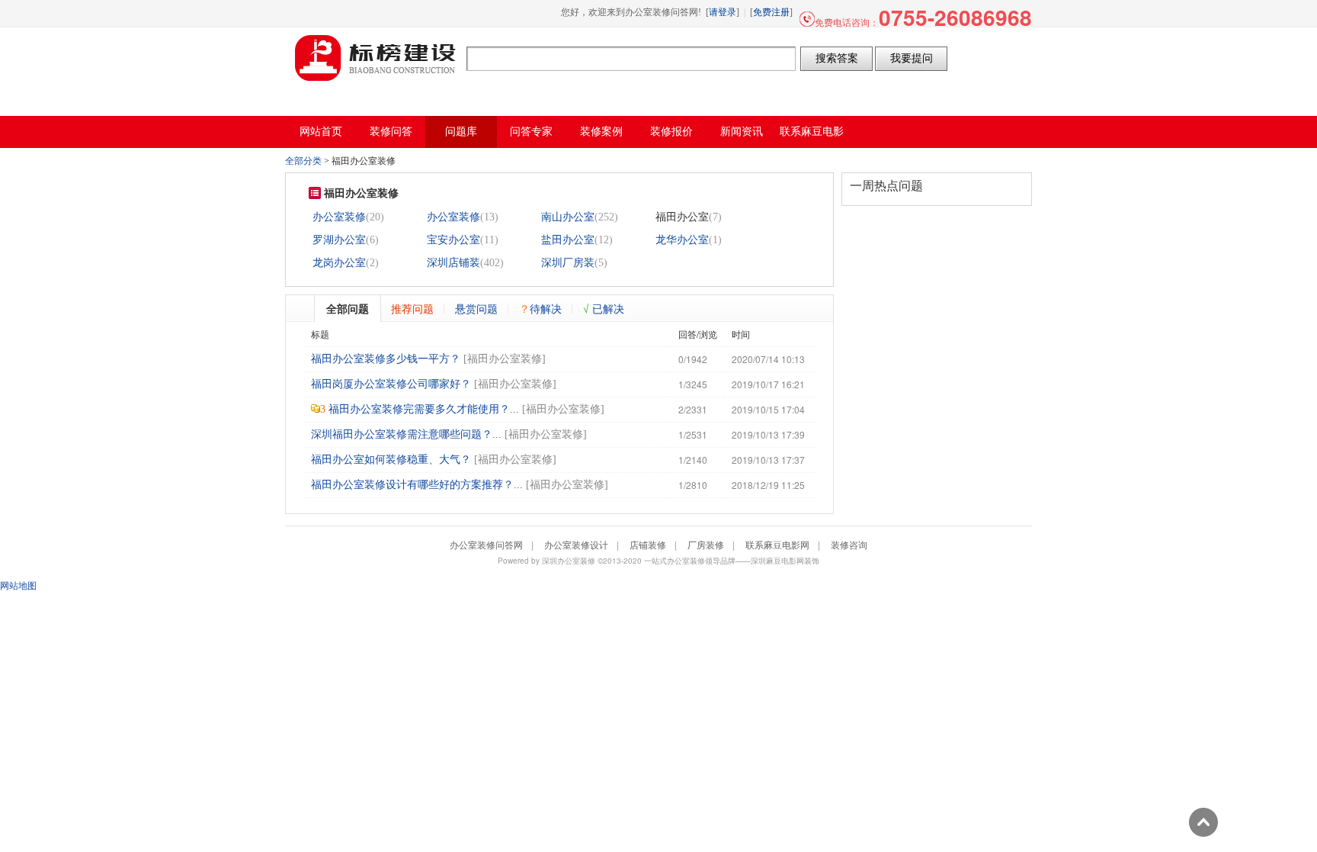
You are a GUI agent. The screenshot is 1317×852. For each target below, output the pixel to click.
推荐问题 (412, 308)
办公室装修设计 (576, 544)
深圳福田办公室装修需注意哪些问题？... (406, 434)
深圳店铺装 (453, 262)
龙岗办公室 (339, 262)
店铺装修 (648, 544)
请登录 (722, 12)
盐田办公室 (567, 240)
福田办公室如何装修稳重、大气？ (391, 459)
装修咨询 (849, 544)
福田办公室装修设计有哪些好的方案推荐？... (417, 484)
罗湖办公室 (339, 240)
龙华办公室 (682, 240)
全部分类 (303, 161)
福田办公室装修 (504, 359)
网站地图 (18, 584)
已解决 (603, 308)
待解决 (540, 308)
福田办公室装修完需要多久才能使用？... (423, 409)
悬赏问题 (476, 308)
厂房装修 (705, 544)
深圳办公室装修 (568, 560)
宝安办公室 (453, 240)
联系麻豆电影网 (777, 544)
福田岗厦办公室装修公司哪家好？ (391, 384)
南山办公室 (567, 217)
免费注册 (771, 12)
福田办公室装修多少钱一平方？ (385, 359)
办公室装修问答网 (376, 58)
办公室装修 (339, 217)
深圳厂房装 (567, 262)
